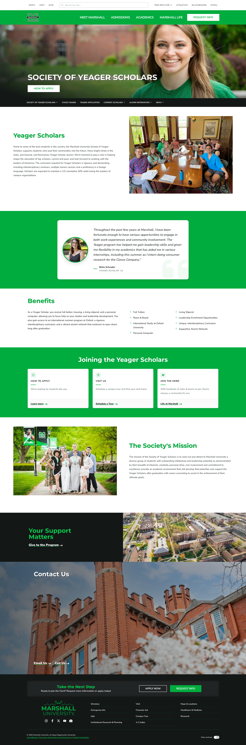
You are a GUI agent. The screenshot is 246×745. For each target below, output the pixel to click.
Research (185, 716)
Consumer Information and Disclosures (55, 737)
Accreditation (32, 737)
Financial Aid (142, 710)
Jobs (93, 716)
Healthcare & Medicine (191, 710)
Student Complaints (81, 737)
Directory (95, 704)
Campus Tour (142, 716)
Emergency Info (98, 710)
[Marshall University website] (33, 17)
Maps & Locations (189, 704)
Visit (138, 704)
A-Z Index (140, 722)
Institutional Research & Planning (106, 722)
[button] (163, 5)
